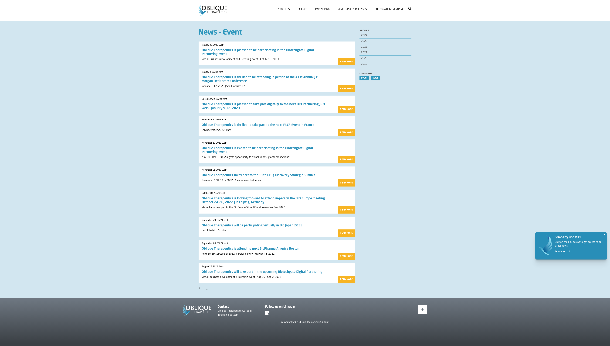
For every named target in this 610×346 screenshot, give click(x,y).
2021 (364, 52)
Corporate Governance (390, 9)
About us (284, 9)
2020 (364, 58)
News (375, 78)
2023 (364, 41)
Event (364, 78)
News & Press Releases (352, 9)
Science (302, 9)
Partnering (322, 9)
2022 (364, 47)
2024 (364, 35)
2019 (364, 64)
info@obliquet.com (228, 315)
